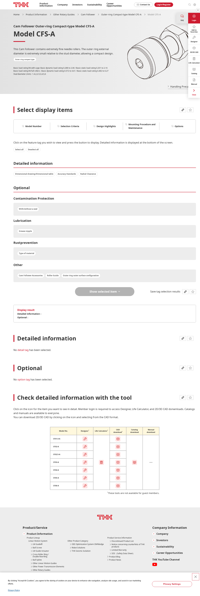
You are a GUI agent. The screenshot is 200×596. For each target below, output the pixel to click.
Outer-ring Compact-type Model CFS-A (121, 14)
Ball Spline (37, 560)
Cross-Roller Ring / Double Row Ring (41, 555)
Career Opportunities (114, 4)
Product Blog (114, 556)
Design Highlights (106, 126)
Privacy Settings (172, 584)
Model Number (33, 126)
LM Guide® (37, 544)
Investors (162, 540)
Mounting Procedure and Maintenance (141, 126)
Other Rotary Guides (64, 14)
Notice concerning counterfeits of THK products (128, 545)
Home (16, 14)
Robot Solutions (78, 548)
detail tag (23, 350)
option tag (24, 379)
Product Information (36, 14)
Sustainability (165, 546)
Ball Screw (37, 548)
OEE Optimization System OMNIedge (88, 544)
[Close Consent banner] (195, 576)
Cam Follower (88, 14)
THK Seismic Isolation (81, 551)
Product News (115, 559)
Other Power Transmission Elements (48, 567)
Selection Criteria (70, 126)
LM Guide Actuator (41, 551)
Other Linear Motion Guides (45, 563)
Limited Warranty (119, 550)
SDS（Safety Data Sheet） (123, 553)
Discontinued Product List (123, 541)
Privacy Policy (14, 590)
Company (162, 533)
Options (179, 126)
